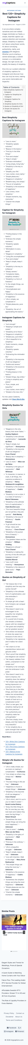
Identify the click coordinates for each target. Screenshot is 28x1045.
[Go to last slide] (4, 932)
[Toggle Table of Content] (22, 87)
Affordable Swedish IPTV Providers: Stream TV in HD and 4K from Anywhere (13, 993)
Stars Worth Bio (18, 399)
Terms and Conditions (14, 1020)
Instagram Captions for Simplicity (12, 100)
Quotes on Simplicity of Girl (14, 106)
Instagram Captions (14, 10)
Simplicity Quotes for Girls (13, 104)
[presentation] (14, 922)
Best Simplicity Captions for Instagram (13, 91)
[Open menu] (25, 3)
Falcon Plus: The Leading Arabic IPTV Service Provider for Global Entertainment (13, 983)
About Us (18, 1017)
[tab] (12, 951)
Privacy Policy (9, 1013)
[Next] (24, 932)
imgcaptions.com (10, 24)
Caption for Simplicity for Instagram (13, 96)
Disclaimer (9, 1017)
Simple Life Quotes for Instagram (12, 110)
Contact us (20, 1013)
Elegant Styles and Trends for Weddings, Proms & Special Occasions (13, 965)
